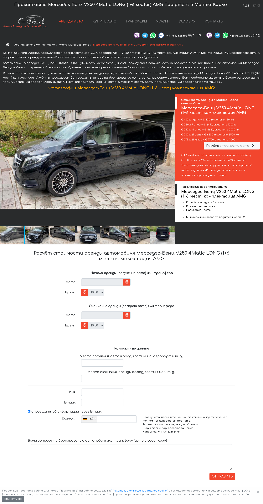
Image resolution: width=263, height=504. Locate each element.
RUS (246, 5)
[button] (37, 234)
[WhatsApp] (153, 35)
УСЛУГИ (163, 21)
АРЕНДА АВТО (71, 21)
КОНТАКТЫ (214, 21)
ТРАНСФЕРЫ (136, 21)
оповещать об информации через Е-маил (65, 411)
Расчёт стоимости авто (228, 146)
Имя (72, 392)
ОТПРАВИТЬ (222, 476)
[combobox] (89, 419)
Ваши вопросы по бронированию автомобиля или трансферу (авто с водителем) (97, 440)
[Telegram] (145, 35)
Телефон (68, 419)
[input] (102, 282)
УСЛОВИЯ (187, 21)
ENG (256, 5)
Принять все (13, 498)
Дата (70, 282)
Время (70, 292)
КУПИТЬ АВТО (104, 21)
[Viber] (137, 35)
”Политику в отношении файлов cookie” (139, 490)
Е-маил (69, 402)
